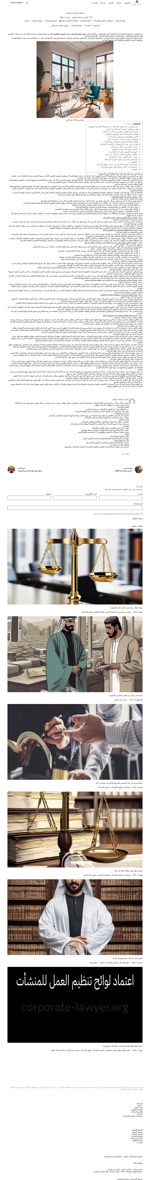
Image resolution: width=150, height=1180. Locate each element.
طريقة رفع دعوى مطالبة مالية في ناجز (128, 871)
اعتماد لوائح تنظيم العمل (121, 1050)
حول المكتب (138, 1108)
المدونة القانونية (137, 1110)
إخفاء (128, 124)
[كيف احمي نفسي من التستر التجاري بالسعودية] (74, 654)
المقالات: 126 (125, 454)
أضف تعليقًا (137, 504)
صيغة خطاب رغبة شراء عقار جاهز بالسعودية (126, 608)
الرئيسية (127, 3)
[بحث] (27, 3)
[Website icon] (127, 449)
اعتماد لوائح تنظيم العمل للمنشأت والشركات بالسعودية (123, 1046)
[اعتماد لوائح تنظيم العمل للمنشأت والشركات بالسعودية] (74, 1005)
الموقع (49, 494)
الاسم (139, 494)
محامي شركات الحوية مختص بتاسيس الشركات (120, 217)
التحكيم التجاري (137, 1136)
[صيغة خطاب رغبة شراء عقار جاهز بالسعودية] (74, 567)
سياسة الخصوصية (123, 1179)
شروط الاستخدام (137, 1179)
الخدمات (139, 1114)
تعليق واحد (93, 962)
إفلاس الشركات (137, 1112)
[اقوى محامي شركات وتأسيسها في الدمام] (74, 917)
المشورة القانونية (59, 34)
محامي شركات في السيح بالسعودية (124, 197)
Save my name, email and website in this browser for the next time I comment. (117, 514)
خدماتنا (118, 3)
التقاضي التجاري (104, 875)
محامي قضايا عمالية (58, 1050)
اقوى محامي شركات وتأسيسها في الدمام (128, 958)
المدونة (111, 3)
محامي (26, 21)
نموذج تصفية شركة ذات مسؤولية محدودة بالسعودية (118, 295)
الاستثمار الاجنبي (111, 612)
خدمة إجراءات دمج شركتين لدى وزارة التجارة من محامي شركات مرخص (110, 242)
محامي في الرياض (124, 612)
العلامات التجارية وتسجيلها (68, 21)
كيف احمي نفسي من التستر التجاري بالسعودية (126, 695)
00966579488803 (17, 3)
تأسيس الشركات (51, 21)
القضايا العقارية (98, 612)
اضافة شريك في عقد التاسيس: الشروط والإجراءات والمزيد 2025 (119, 783)
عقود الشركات (120, 21)
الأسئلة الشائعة (137, 1130)
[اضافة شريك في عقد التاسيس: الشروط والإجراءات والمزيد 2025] (74, 742)
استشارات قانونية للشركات (103, 21)
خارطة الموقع (137, 1132)
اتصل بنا (95, 3)
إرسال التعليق (138, 518)
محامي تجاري (138, 1169)
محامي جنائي (126, 1169)
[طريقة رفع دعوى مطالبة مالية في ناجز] (74, 829)
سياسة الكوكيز (137, 1140)
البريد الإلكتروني (90, 494)
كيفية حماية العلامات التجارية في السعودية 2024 (120, 230)
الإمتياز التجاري (85, 21)
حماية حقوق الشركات (78, 34)
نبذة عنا (103, 3)
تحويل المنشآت (37, 21)
